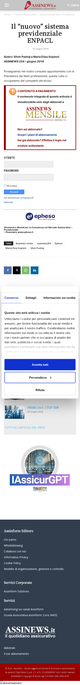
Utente (9, 157)
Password (11, 170)
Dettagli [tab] (31, 297)
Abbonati (8, 202)
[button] (6, 5)
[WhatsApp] (26, 270)
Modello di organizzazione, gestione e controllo (34, 569)
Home (7, 14)
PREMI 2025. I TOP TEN (43, 407)
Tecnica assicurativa (25, 14)
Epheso (59, 243)
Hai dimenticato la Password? (19, 197)
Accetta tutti (40, 364)
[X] (17, 270)
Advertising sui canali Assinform (23, 609)
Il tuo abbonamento (16, 654)
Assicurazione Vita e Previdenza (57, 14)
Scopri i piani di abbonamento (37, 134)
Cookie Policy (12, 563)
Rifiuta (40, 390)
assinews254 (43, 243)
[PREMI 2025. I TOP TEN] (14, 412)
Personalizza (38, 377)
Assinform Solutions (16, 591)
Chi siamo (10, 539)
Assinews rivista (24, 243)
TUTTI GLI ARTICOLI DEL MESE (25, 427)
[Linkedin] (34, 270)
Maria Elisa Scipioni (16, 248)
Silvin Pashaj (37, 248)
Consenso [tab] (11, 297)
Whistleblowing (13, 545)
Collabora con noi (15, 551)
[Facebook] (8, 270)
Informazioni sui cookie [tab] (59, 297)
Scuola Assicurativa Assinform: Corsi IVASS (30, 615)
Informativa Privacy (16, 557)
